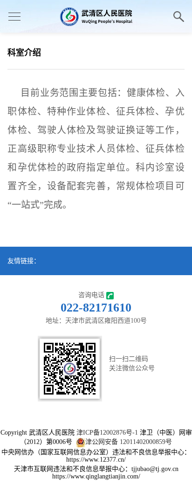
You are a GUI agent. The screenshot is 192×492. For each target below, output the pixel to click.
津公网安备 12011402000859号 (128, 441)
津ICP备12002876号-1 (107, 432)
